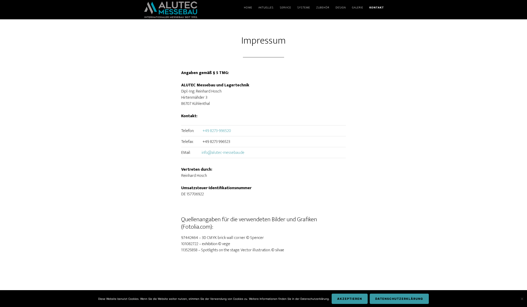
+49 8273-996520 (216, 130)
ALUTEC (171, 9)
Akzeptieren (349, 298)
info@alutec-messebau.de (223, 152)
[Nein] (522, 299)
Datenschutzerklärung (399, 298)
